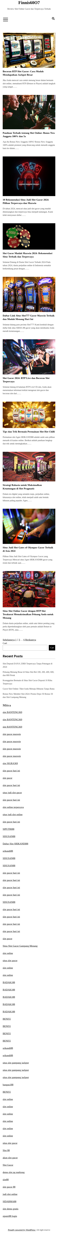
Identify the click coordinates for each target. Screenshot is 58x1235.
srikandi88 (8, 851)
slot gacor (7, 778)
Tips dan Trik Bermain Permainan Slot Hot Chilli (29, 431)
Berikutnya (30, 639)
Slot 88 (6, 1150)
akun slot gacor (10, 1157)
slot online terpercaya (13, 807)
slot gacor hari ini (11, 770)
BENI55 (7, 1019)
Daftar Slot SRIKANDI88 (15, 843)
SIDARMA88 (9, 1201)
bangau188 (8, 1084)
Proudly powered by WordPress (22, 1230)
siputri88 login (10, 1216)
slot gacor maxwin (12, 734)
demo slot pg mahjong (14, 1172)
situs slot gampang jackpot (16, 1062)
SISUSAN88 (9, 836)
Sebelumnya (9, 639)
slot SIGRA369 (10, 763)
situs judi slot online (13, 814)
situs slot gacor (10, 960)
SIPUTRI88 (8, 829)
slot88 (6, 1179)
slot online (8, 953)
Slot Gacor (8, 1165)
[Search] (53, 18)
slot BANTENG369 (12, 712)
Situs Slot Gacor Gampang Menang (20, 946)
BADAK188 (9, 982)
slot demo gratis (10, 1208)
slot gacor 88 (9, 1187)
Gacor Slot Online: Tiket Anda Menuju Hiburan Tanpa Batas (28, 689)
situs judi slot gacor (12, 792)
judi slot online (10, 1194)
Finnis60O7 (29, 2)
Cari (5, 643)
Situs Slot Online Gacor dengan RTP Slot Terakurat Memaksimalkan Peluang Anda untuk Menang (28, 614)
